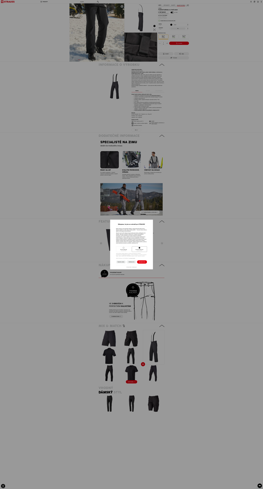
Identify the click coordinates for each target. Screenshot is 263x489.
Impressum (134, 266)
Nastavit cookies (121, 261)
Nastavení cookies (126, 254)
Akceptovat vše (142, 261)
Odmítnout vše (131, 261)
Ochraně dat (128, 266)
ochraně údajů (132, 258)
